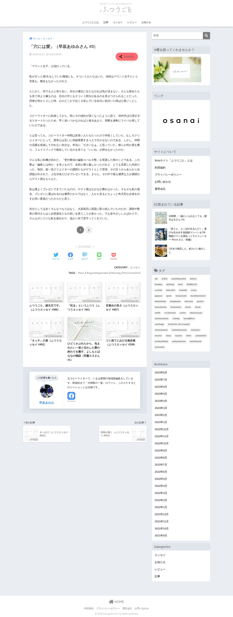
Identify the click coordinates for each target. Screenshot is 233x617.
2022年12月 (162, 429)
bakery (193, 279)
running (176, 318)
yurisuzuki (159, 347)
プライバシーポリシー (168, 174)
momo (188, 307)
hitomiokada (160, 301)
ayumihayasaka (98, 272)
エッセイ (118, 22)
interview (189, 301)
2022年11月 (162, 436)
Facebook (71, 401)
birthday (158, 284)
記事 (106, 22)
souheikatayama (179, 330)
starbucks (195, 330)
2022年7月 (161, 464)
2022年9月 (161, 450)
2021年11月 (162, 521)
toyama (178, 336)
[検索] (206, 35)
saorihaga (159, 324)
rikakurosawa (196, 313)
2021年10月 (162, 528)
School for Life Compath (179, 324)
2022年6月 (161, 471)
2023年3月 (161, 408)
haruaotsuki (181, 296)
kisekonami (176, 307)
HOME (119, 602)
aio (82, 272)
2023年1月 (161, 422)
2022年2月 (161, 500)
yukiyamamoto (179, 341)
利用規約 (160, 167)
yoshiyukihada (161, 341)
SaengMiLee (189, 318)
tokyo (168, 336)
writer (188, 336)
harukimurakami (198, 296)
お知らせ (146, 22)
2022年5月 (161, 478)
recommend (132, 272)
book (180, 284)
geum (169, 296)
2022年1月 (161, 507)
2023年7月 (161, 379)
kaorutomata (160, 307)
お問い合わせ (163, 181)
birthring (170, 284)
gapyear (158, 296)
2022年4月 (161, 485)
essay (117, 272)
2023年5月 (161, 393)
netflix (157, 313)
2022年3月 (161, 493)
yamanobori (200, 336)
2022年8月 (161, 457)
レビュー (132, 22)
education (170, 290)
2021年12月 (162, 514)
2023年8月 (161, 372)
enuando (183, 290)
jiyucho (200, 301)
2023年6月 (161, 386)
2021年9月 (161, 535)
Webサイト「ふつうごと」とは (174, 160)
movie (198, 307)
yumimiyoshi (195, 341)
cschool (158, 290)
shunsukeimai (161, 330)
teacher (158, 336)
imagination (175, 301)
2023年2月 (161, 415)
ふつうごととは (90, 22)
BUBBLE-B (192, 284)
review (183, 313)
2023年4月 (161, 400)
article (164, 279)
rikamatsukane (161, 318)
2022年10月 (162, 443)
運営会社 (160, 188)
